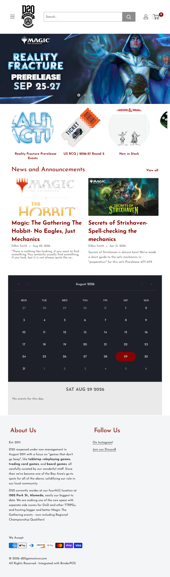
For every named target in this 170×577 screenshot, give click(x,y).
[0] (156, 17)
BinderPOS (68, 563)
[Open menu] (12, 17)
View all (152, 170)
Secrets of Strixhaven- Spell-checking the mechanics (118, 231)
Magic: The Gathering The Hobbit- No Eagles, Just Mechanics (47, 231)
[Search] (128, 17)
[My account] (146, 16)
